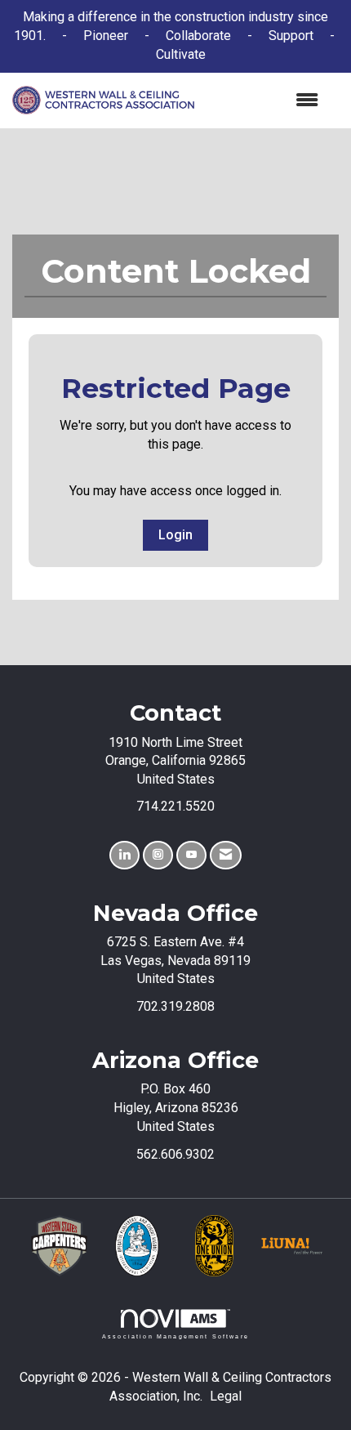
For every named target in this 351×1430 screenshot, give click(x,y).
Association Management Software (175, 1336)
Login (175, 535)
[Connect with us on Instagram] (158, 855)
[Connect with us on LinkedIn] (124, 855)
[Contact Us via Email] (226, 855)
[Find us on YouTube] (191, 855)
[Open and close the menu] (264, 100)
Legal (226, 1396)
